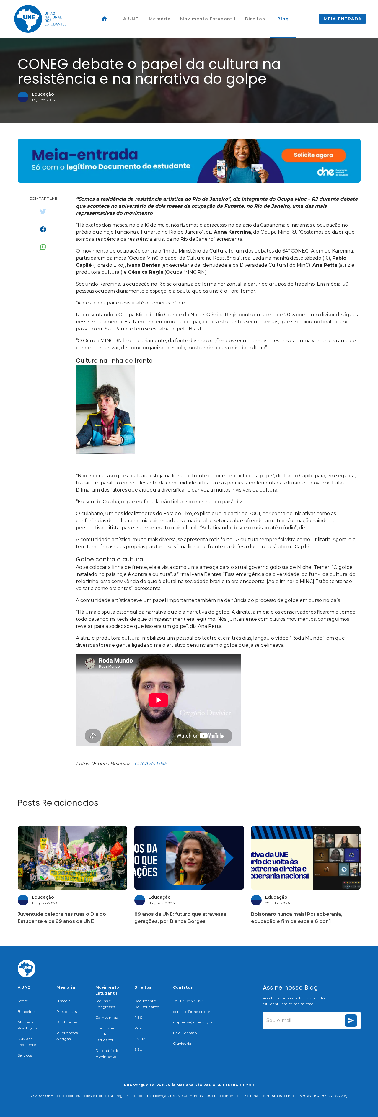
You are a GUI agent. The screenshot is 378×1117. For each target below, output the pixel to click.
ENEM (140, 1038)
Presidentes (66, 1011)
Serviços (25, 1055)
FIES (138, 1017)
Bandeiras (27, 1011)
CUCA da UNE (150, 763)
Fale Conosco (185, 1033)
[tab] (104, 19)
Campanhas (106, 1017)
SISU (138, 1049)
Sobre (23, 1001)
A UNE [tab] (130, 19)
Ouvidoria (182, 1043)
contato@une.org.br (191, 1011)
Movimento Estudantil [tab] (208, 19)
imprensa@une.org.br (193, 1022)
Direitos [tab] (255, 19)
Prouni (140, 1028)
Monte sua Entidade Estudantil (104, 1034)
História (63, 1001)
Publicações (67, 1022)
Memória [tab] (160, 19)
